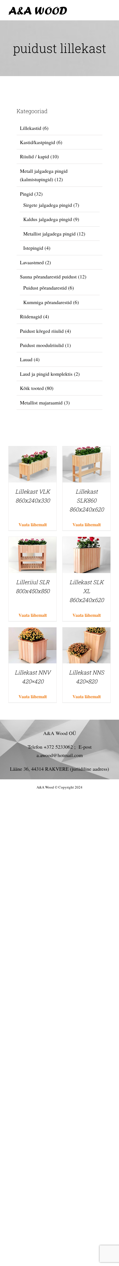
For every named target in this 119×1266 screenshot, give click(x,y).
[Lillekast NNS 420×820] (86, 631)
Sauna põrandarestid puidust (48, 276)
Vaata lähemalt (33, 524)
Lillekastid (30, 128)
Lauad (26, 359)
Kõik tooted (32, 388)
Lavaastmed (32, 262)
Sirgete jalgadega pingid (47, 205)
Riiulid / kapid (34, 156)
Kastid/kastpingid (37, 142)
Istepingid (33, 247)
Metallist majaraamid (41, 402)
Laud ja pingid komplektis (46, 373)
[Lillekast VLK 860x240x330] (32, 450)
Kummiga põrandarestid (47, 302)
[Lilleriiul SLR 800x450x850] (32, 541)
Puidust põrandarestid (45, 287)
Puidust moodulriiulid (42, 345)
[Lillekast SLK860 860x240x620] (86, 450)
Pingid (26, 193)
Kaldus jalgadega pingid (47, 219)
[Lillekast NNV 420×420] (32, 631)
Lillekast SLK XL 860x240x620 (86, 590)
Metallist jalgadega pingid (49, 233)
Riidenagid (31, 316)
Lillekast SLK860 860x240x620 (86, 500)
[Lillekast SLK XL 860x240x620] (86, 541)
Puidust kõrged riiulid (42, 331)
